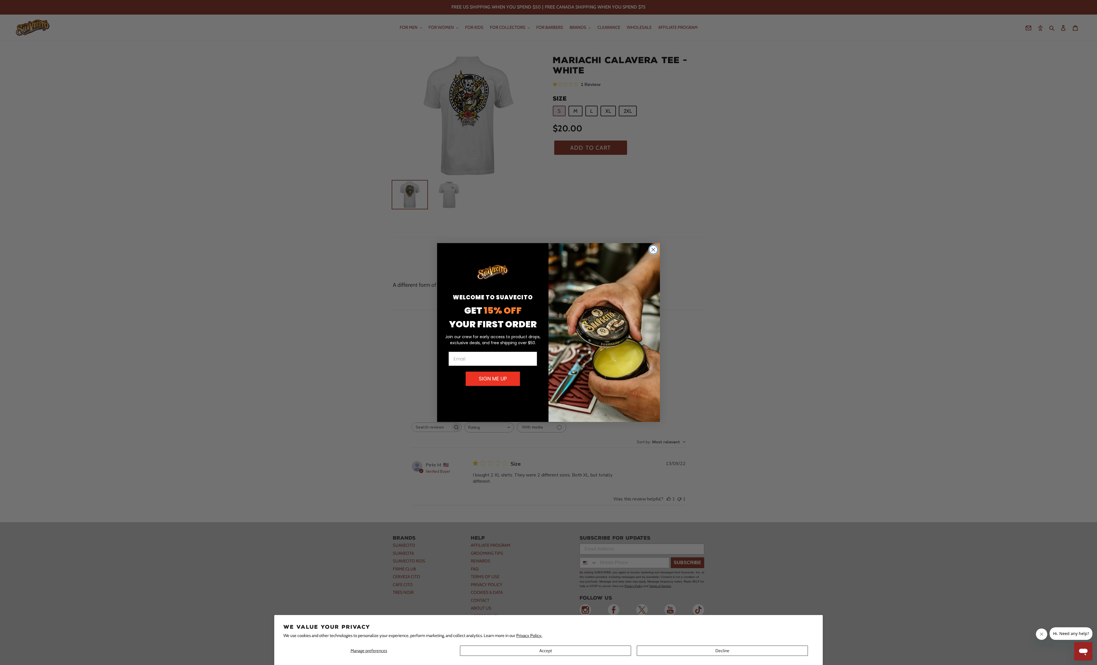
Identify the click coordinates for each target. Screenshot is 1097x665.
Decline (722, 650)
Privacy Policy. (529, 635)
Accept (545, 650)
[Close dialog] (653, 249)
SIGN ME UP (493, 378)
